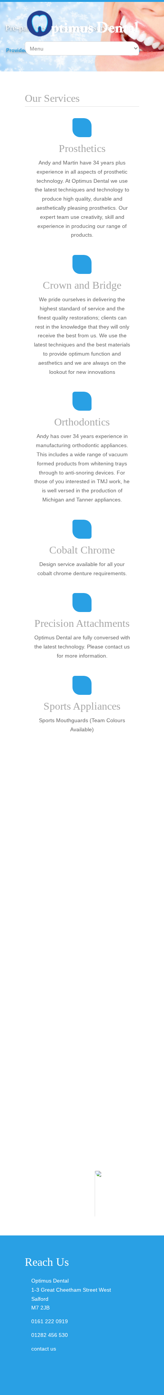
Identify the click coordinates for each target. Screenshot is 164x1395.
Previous (30, 1193)
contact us (43, 1349)
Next (133, 1193)
